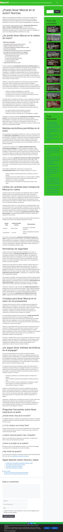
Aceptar (47, 528)
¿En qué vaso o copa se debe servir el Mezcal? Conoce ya (16, 473)
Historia (44, 2)
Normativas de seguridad (10, 49)
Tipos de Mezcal (12, 2)
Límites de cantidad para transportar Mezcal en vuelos (16, 47)
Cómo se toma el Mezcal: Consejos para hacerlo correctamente (53, 169)
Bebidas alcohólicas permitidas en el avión (13, 45)
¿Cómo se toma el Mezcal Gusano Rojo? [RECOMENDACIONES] (53, 162)
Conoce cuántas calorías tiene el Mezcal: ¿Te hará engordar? (53, 179)
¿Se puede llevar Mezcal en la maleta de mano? (14, 44)
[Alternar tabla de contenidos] (29, 42)
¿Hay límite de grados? (10, 61)
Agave (17, 2)
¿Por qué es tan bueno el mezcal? (14, 466)
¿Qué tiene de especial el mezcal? (14, 467)
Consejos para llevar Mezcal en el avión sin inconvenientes (17, 50)
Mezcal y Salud (7, 471)
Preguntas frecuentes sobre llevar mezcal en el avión (16, 53)
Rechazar (55, 528)
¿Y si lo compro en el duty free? (12, 56)
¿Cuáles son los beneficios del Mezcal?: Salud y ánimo (19, 463)
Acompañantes (34, 2)
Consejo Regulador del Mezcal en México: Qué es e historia (53, 131)
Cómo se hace (21, 2)
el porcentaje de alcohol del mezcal (20, 456)
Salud (42, 2)
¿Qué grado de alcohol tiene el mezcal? (15, 464)
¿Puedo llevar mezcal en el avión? (13, 55)
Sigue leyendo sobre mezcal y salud (12, 62)
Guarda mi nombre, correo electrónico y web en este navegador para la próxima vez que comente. (21, 511)
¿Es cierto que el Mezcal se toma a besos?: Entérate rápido (16, 472)
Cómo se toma (27, 2)
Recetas (38, 2)
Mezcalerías (49, 2)
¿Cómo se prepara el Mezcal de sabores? (54, 173)
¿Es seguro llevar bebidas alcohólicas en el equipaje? (16, 52)
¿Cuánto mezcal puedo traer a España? (14, 58)
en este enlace (12, 530)
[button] (57, 3)
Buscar (48, 9)
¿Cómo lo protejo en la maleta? (12, 59)
